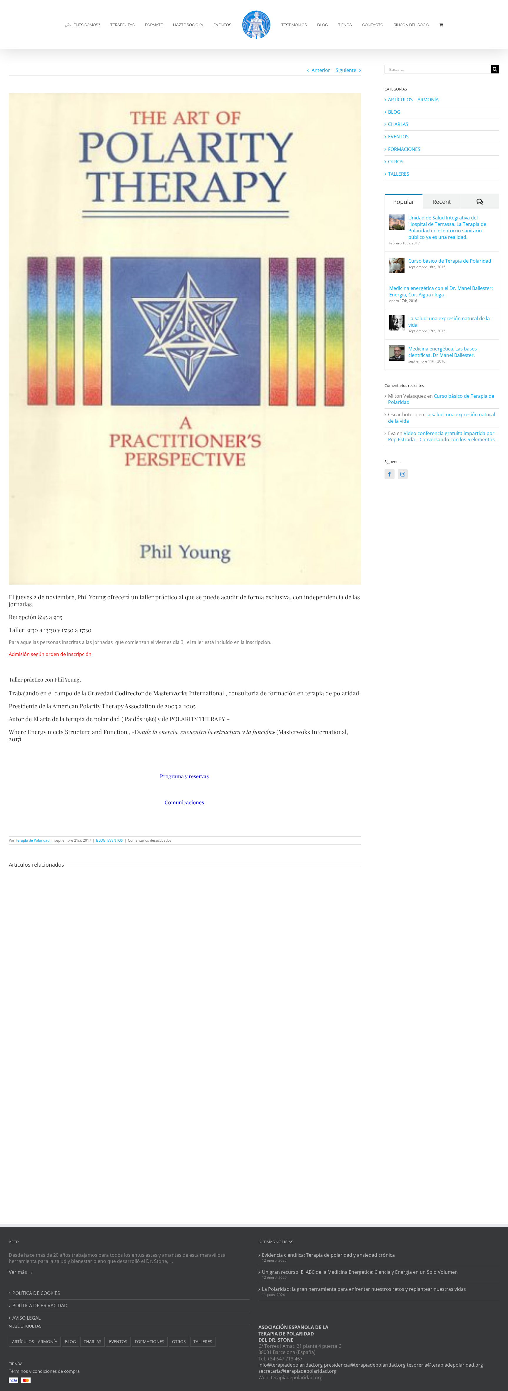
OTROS (395, 162)
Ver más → (21, 1272)
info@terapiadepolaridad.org (290, 1365)
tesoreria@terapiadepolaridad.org (445, 1365)
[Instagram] (403, 474)
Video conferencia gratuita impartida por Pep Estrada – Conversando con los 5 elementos (441, 436)
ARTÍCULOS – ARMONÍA (413, 100)
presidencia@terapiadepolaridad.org (365, 1365)
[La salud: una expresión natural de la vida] (397, 318)
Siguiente (346, 70)
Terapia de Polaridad (32, 840)
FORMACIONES (404, 149)
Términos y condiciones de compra (44, 1371)
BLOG (101, 840)
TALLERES (398, 174)
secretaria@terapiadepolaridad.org (297, 1371)
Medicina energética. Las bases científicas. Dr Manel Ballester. (442, 351)
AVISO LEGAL (26, 1318)
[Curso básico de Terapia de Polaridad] (397, 261)
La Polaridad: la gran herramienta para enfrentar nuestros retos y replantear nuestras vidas (364, 1289)
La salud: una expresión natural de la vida (449, 321)
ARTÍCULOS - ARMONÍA (34, 1341)
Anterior (321, 70)
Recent (441, 202)
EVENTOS (115, 840)
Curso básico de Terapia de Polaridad (449, 261)
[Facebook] (390, 474)
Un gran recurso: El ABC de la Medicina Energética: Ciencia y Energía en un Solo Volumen (360, 1272)
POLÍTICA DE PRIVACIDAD (40, 1306)
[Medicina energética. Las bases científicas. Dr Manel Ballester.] (397, 348)
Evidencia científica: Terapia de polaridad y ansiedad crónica (328, 1255)
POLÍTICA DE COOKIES (36, 1293)
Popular (403, 202)
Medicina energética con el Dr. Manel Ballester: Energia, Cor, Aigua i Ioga (441, 291)
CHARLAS (398, 124)
